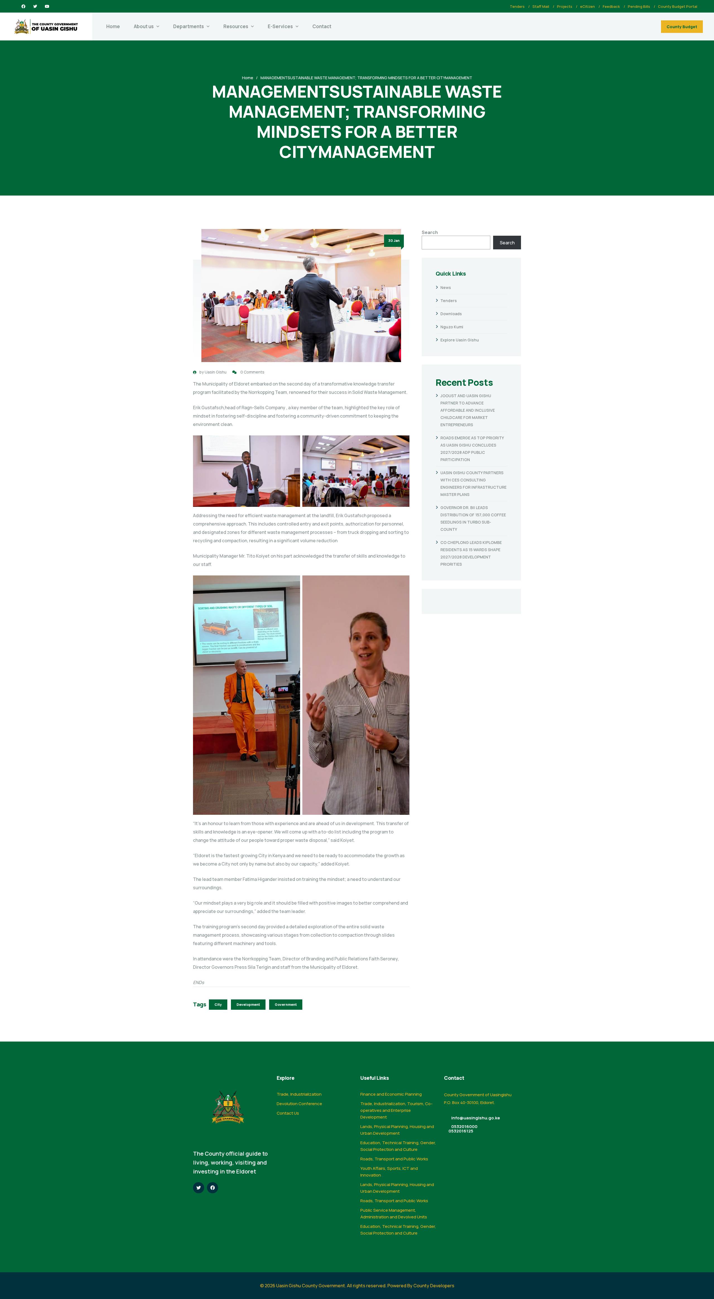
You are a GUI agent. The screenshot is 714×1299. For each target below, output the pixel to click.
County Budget (682, 26)
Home (113, 26)
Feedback (611, 6)
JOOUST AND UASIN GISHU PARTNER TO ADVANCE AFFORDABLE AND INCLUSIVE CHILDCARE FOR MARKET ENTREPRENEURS (467, 410)
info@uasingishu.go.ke (475, 1118)
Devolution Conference (299, 1104)
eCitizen (587, 6)
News (445, 287)
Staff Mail (540, 6)
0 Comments (252, 372)
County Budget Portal (677, 6)
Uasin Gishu (215, 372)
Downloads (451, 313)
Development (248, 1004)
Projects (564, 6)
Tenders (517, 6)
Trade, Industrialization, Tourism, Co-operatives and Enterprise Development (396, 1110)
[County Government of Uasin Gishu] (46, 26)
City (218, 1004)
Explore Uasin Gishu (459, 340)
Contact (321, 26)
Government (286, 1004)
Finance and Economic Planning (391, 1094)
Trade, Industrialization (299, 1094)
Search (430, 232)
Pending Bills (639, 6)
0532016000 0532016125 (462, 1129)
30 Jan (394, 240)
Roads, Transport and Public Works (394, 1159)
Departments (188, 26)
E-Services (280, 26)
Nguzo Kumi (451, 326)
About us (144, 26)
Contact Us (288, 1113)
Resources (235, 26)
